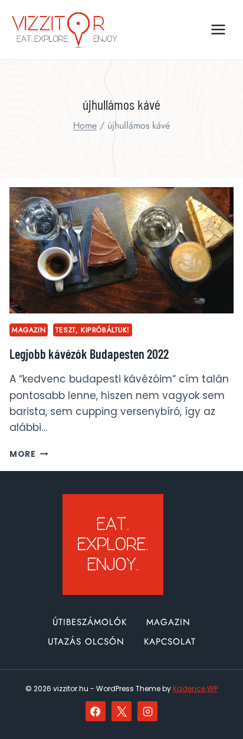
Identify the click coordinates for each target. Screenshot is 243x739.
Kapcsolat (170, 641)
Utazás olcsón (86, 641)
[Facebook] (96, 711)
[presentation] (121, 250)
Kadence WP (195, 689)
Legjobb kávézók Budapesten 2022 (89, 353)
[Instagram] (147, 711)
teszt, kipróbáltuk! (92, 330)
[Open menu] (218, 29)
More (28, 454)
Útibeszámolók (89, 622)
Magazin (28, 330)
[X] (121, 711)
